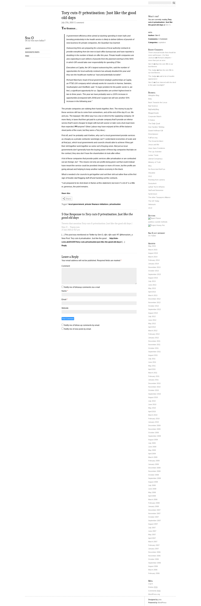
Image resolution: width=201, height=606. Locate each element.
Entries (153, 587)
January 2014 (153, 264)
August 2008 (153, 482)
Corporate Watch (154, 116)
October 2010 (153, 390)
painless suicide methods (157, 222)
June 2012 (152, 320)
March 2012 (152, 331)
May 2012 (152, 323)
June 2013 (152, 285)
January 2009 (153, 464)
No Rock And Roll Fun (156, 169)
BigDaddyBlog (153, 109)
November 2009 (154, 429)
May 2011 (152, 366)
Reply (64, 245)
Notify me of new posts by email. (77, 329)
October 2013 (153, 271)
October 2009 (153, 432)
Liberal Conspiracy (155, 159)
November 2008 (154, 471)
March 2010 (152, 415)
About (28, 48)
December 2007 (154, 510)
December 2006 (154, 552)
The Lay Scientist (154, 152)
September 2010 (154, 394)
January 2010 (153, 422)
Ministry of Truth (154, 162)
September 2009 (154, 436)
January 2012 (153, 338)
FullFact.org (152, 138)
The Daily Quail (154, 123)
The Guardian (68, 28)
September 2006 (154, 563)
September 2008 (154, 478)
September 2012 (154, 309)
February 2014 (154, 260)
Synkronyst (152, 194)
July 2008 (152, 485)
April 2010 (152, 411)
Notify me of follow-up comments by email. (82, 325)
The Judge (152, 70)
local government (76, 204)
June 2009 (152, 447)
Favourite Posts (32, 52)
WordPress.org (154, 594)
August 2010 (153, 397)
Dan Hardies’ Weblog (156, 127)
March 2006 (152, 570)
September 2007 (154, 520)
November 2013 (154, 267)
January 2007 (153, 549)
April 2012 (152, 327)
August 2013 (153, 278)
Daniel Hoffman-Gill (155, 131)
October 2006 (153, 559)
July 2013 (152, 281)
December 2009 (154, 425)
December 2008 (154, 468)
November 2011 (154, 345)
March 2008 (152, 499)
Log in (150, 584)
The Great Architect (155, 141)
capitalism (162, 42)
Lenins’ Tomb (153, 155)
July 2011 (151, 359)
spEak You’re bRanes (156, 187)
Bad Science (153, 106)
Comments (154, 591)
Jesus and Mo (153, 144)
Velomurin (152, 204)
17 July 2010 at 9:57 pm (71, 230)
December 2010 (154, 383)
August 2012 (153, 313)
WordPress (162, 602)
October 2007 (153, 517)
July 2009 (152, 443)
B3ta (150, 99)
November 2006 (154, 556)
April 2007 (152, 538)
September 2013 (154, 274)
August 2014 (153, 253)
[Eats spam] (154, 218)
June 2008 (152, 489)
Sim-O (29, 38)
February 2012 (154, 334)
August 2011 (153, 355)
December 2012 (154, 299)
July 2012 (152, 316)
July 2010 (152, 401)
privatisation (115, 204)
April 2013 (152, 292)
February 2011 (153, 376)
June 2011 (152, 362)
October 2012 (153, 306)
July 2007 (152, 528)
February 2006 (154, 573)
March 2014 (152, 257)
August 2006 (153, 566)
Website (65, 308)
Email (65, 299)
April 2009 (152, 454)
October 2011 (153, 348)
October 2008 (153, 475)
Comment (66, 266)
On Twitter (152, 236)
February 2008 (154, 503)
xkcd (150, 208)
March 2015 (152, 250)
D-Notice (151, 120)
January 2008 (153, 506)
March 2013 (152, 295)
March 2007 (152, 542)
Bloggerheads (153, 113)
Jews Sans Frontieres (156, 148)
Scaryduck (152, 183)
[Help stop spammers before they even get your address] (156, 225)
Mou (150, 166)
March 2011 (152, 373)
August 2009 (153, 440)
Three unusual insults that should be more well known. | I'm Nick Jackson (162, 55)
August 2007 (153, 524)
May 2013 (152, 288)
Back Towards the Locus (157, 102)
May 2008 (152, 492)
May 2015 (152, 246)
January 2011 (153, 380)
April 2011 (152, 369)
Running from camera (156, 180)
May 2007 (152, 534)
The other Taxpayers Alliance (159, 197)
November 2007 (154, 513)
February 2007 (154, 545)
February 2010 (154, 419)
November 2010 (154, 387)
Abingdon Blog (153, 95)
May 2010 (152, 408)
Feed (27, 56)
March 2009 (152, 457)
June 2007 (152, 531)
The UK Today (153, 201)
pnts (160, 600)
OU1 (150, 176)
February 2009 (154, 461)
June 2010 (152, 404)
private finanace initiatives (97, 204)
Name (65, 291)
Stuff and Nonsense (155, 190)
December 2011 (154, 341)
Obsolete (151, 173)
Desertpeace (153, 134)
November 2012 (154, 302)
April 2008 (152, 496)
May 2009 (152, 450)
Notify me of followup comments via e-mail (82, 287)
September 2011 (154, 352)
